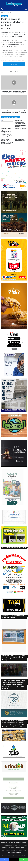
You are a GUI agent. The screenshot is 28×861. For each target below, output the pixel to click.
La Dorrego (4, 28)
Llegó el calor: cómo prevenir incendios (20, 139)
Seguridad (8, 12)
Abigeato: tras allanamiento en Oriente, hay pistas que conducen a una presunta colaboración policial (20, 124)
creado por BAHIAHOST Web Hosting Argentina (15, 845)
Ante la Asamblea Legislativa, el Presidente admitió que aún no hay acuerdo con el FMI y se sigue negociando (6, 132)
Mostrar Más (13, 64)
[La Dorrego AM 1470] (14, 3)
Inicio (3, 12)
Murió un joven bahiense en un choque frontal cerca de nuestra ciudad (7, 141)
